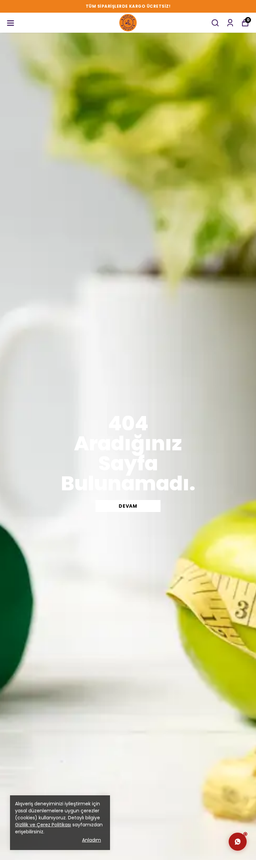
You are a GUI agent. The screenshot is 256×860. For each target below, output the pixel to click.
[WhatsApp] (238, 842)
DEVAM (128, 506)
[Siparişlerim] (230, 23)
